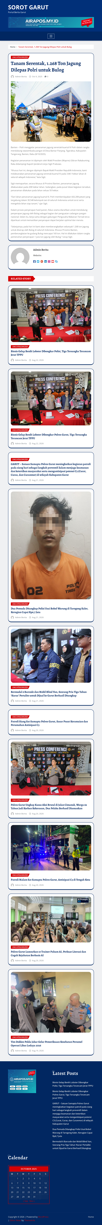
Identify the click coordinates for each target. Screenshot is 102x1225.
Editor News (15, 1220)
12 (45, 1183)
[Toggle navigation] (51, 36)
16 (29, 1187)
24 (34, 1192)
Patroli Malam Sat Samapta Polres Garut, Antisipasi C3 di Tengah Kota (50, 880)
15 (23, 1187)
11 (40, 1183)
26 (45, 1192)
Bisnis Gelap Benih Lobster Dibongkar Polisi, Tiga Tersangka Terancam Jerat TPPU (51, 353)
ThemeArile (29, 1220)
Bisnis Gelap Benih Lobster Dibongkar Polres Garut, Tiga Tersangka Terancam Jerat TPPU (49, 436)
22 (23, 1192)
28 (18, 1196)
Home (12, 47)
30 (29, 1196)
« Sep (25, 1201)
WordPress (43, 1216)
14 (18, 1187)
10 (34, 1183)
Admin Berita (21, 76)
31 (34, 1196)
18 (40, 1187)
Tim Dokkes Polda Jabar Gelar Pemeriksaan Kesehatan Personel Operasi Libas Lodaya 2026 (46, 1043)
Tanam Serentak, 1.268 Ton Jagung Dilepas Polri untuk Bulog (45, 47)
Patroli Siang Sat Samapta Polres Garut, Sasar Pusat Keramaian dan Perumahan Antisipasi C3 (49, 723)
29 (23, 1196)
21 (18, 1192)
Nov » (32, 1201)
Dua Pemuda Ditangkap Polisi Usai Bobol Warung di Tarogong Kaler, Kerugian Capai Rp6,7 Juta (49, 610)
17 (34, 1187)
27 (12, 1196)
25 (40, 1192)
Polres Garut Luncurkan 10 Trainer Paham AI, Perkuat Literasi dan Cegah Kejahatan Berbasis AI (48, 953)
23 (29, 1192)
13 (12, 1187)
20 (12, 1192)
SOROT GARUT (28, 7)
